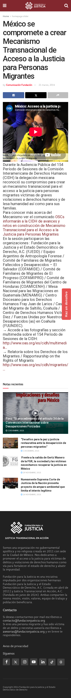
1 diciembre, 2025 (15, 431)
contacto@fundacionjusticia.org (24, 620)
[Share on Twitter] (36, 95)
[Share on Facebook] (13, 95)
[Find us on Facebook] (6, 661)
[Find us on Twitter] (15, 661)
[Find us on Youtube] (33, 661)
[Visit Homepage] (35, 5)
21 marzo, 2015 (47, 84)
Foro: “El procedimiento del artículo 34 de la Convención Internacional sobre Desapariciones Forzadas (35, 422)
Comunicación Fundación (19, 84)
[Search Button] (66, 5)
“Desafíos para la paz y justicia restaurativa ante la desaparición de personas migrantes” (43, 443)
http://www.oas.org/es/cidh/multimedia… (35, 345)
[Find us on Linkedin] (42, 661)
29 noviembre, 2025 (32, 473)
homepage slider (20, 16)
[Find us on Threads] (61, 662)
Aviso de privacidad (15, 646)
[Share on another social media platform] (58, 95)
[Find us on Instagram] (24, 661)
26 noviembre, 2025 (32, 494)
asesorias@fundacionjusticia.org (24, 631)
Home (6, 16)
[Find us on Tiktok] (51, 662)
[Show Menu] (4, 5)
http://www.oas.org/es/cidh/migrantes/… (35, 367)
